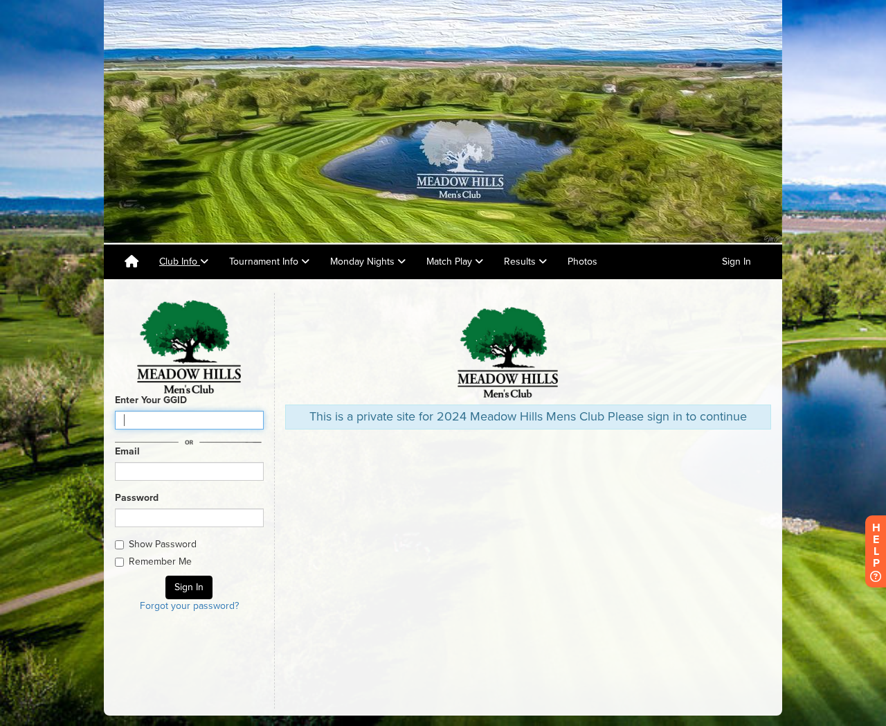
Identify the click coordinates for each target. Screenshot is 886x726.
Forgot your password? (189, 606)
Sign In (736, 261)
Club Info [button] (179, 261)
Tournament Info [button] (265, 261)
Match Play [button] (450, 261)
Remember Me (160, 561)
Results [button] (521, 261)
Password (137, 498)
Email (127, 451)
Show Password (163, 544)
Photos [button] (582, 261)
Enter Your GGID (151, 400)
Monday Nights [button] (363, 261)
